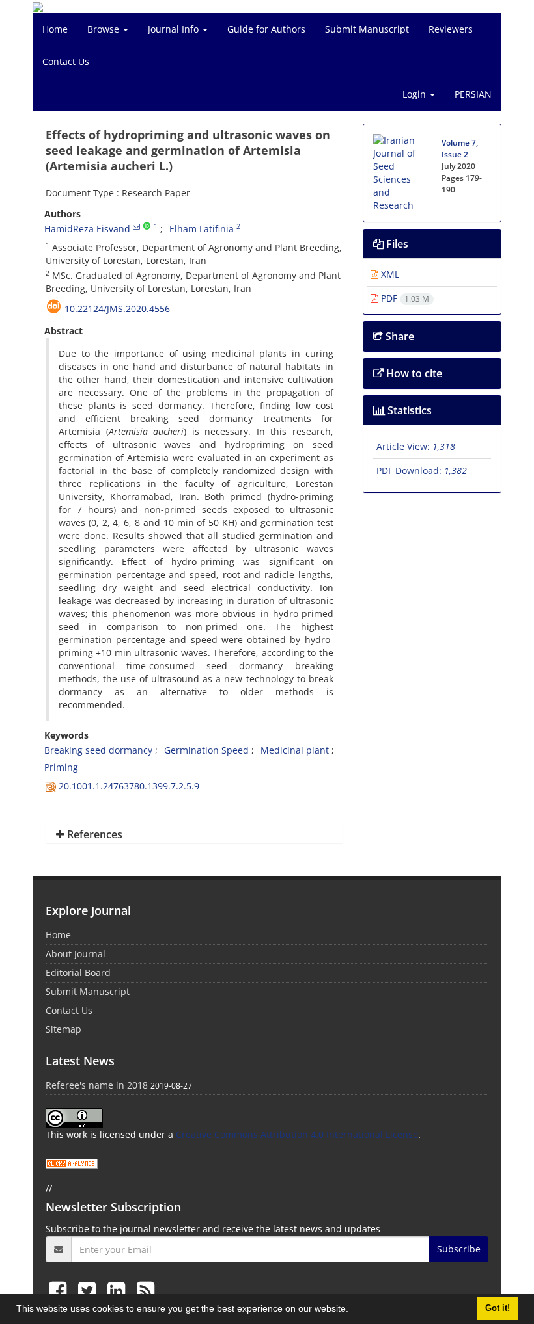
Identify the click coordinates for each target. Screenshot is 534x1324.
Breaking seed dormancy (98, 750)
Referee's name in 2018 (97, 1085)
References (93, 834)
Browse (104, 29)
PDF (403, 298)
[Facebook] (60, 1290)
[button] (353, 1310)
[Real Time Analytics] (72, 1162)
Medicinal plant (294, 750)
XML (388, 274)
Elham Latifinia (201, 228)
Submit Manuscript (367, 29)
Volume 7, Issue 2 (460, 148)
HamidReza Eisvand (87, 228)
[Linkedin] (119, 1290)
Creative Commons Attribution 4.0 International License (297, 1134)
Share (398, 336)
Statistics (408, 410)
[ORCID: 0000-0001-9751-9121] (147, 226)
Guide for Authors (266, 29)
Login (415, 94)
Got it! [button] (497, 1308)
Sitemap (63, 1029)
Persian (473, 94)
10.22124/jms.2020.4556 (117, 308)
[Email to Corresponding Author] (136, 226)
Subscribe (459, 1249)
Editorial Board (78, 972)
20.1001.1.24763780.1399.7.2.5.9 (129, 786)
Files (396, 244)
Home (55, 29)
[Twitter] (89, 1290)
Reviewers (451, 29)
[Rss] (146, 1290)
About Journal (75, 953)
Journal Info (174, 29)
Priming (61, 767)
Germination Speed (206, 750)
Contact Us (65, 61)
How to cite (413, 373)
